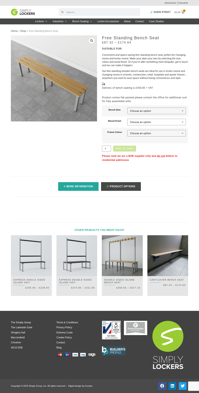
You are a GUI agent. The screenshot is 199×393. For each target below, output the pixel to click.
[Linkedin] (172, 386)
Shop (23, 31)
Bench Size (115, 110)
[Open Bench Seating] (91, 21)
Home (14, 31)
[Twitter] (183, 386)
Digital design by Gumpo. (81, 386)
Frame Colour (114, 132)
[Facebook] (162, 386)
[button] (92, 40)
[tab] (78, 186)
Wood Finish (114, 121)
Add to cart (124, 148)
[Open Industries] (65, 21)
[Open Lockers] (46, 21)
